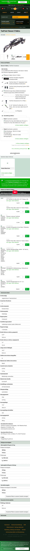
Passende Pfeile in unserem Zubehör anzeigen (17, 496)
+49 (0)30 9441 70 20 (20, 5)
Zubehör (12, 12)
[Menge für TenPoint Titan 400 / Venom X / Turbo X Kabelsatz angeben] (22, 211)
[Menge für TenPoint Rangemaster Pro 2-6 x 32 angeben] (22, 289)
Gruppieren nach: (4, 17)
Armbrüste (4, 12)
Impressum (7, 524)
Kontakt (19, 12)
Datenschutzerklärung (16, 524)
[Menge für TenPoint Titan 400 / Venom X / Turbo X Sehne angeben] (22, 244)
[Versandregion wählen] (23, 8)
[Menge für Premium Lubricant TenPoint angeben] (22, 222)
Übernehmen (22, 2)
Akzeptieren (22, 548)
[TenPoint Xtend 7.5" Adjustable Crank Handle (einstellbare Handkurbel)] (25, 83)
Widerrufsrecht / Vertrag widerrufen (15, 527)
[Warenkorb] (27, 8)
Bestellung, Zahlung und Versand (12, 529)
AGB (25, 524)
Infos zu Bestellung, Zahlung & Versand (20, 148)
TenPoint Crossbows (11, 34)
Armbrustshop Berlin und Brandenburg (15, 532)
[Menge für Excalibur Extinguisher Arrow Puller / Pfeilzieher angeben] (22, 236)
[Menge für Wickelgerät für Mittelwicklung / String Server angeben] (22, 277)
